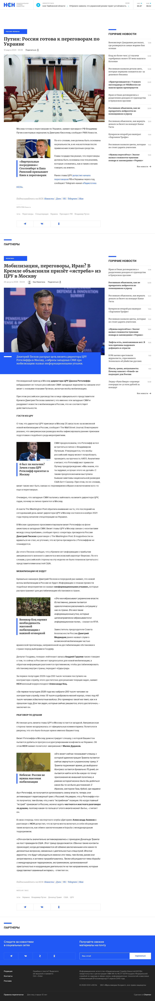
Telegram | (73, 198)
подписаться (140, 956)
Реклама (8, 981)
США (66, 897)
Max (81, 198)
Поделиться (31, 50)
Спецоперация (41, 214)
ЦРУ (72, 897)
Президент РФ (66, 214)
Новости (49, 198)
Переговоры (27, 214)
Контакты (8, 976)
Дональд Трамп (55, 897)
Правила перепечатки (13, 994)
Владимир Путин (82, 214)
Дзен (58, 198)
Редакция (8, 971)
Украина (54, 214)
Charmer (147, 994)
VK (64, 198)
